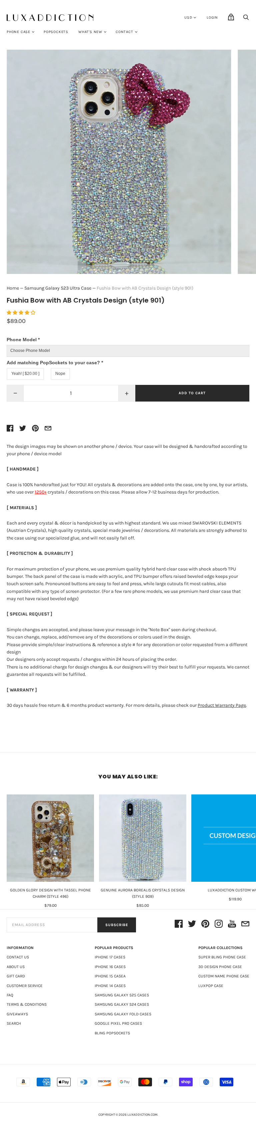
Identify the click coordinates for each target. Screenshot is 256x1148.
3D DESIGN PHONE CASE (220, 966)
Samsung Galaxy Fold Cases (123, 1014)
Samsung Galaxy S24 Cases (122, 1004)
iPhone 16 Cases (110, 966)
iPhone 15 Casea (110, 976)
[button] (21, 313)
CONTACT (124, 32)
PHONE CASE (18, 32)
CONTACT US (18, 957)
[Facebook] (179, 925)
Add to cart (192, 393)
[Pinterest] (205, 925)
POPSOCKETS (56, 32)
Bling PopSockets (112, 1033)
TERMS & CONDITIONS (27, 1004)
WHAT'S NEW (90, 32)
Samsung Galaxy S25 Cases (122, 995)
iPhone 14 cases (110, 985)
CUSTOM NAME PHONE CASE (223, 976)
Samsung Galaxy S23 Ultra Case (57, 288)
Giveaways (17, 1014)
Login (212, 17)
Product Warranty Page (222, 705)
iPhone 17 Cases (110, 957)
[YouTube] (232, 925)
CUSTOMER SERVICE (25, 985)
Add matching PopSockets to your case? (55, 362)
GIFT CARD (16, 976)
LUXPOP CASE (210, 985)
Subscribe (116, 925)
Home (13, 288)
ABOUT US (16, 966)
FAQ (10, 995)
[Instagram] (219, 925)
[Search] (246, 19)
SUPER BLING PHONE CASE (222, 957)
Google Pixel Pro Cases (118, 1023)
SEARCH (14, 1023)
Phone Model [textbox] (23, 339)
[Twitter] (192, 925)
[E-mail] (245, 925)
